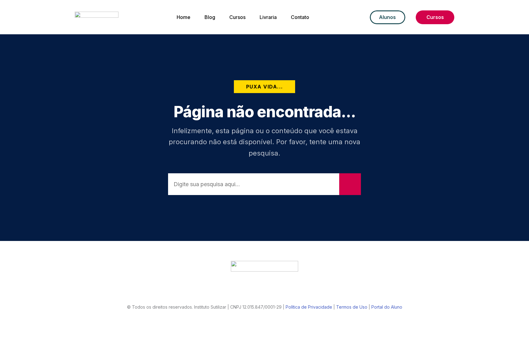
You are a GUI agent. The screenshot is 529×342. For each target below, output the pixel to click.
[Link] (241, 291)
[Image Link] (96, 17)
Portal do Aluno (386, 307)
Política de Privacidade (309, 307)
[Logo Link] (264, 266)
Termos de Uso (351, 307)
